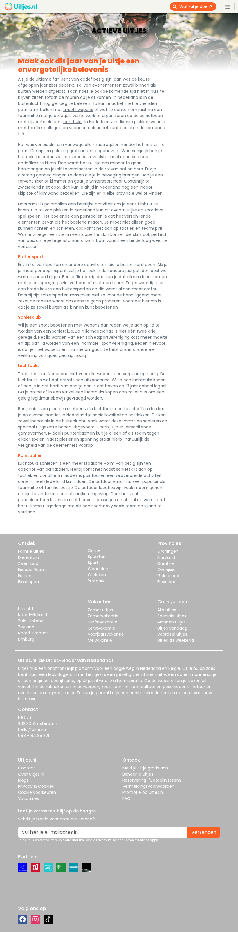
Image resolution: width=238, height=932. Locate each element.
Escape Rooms (33, 569)
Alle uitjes (166, 610)
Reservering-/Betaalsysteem (151, 780)
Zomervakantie (103, 616)
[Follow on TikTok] (48, 919)
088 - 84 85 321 (33, 735)
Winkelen (97, 575)
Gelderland (168, 576)
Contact (26, 768)
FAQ (126, 798)
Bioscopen (28, 582)
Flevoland (166, 582)
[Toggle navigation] (228, 6)
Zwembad (28, 563)
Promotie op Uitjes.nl (143, 792)
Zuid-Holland (31, 621)
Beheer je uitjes (137, 774)
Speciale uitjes (171, 616)
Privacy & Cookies (36, 786)
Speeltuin (97, 556)
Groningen (167, 551)
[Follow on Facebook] (22, 919)
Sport (93, 563)
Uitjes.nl (25, 668)
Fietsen (25, 576)
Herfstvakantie (102, 622)
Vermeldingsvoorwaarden (148, 786)
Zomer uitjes (100, 610)
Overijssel (166, 569)
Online (94, 550)
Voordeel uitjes (172, 634)
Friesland (166, 557)
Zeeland (26, 627)
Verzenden (203, 832)
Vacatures (28, 798)
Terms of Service (137, 840)
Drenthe (165, 563)
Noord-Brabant (33, 633)
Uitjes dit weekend (175, 640)
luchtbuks (72, 122)
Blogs (23, 780)
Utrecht (25, 609)
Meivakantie (100, 640)
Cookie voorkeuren (37, 792)
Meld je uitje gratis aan (145, 768)
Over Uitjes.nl (31, 774)
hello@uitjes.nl (32, 729)
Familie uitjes (31, 551)
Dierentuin (28, 557)
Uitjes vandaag (172, 628)
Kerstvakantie (101, 628)
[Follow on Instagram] (35, 919)
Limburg (26, 639)
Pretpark (96, 581)
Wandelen (98, 569)
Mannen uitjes (171, 622)
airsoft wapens (78, 109)
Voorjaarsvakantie (106, 634)
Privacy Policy (106, 840)
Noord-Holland (32, 615)
